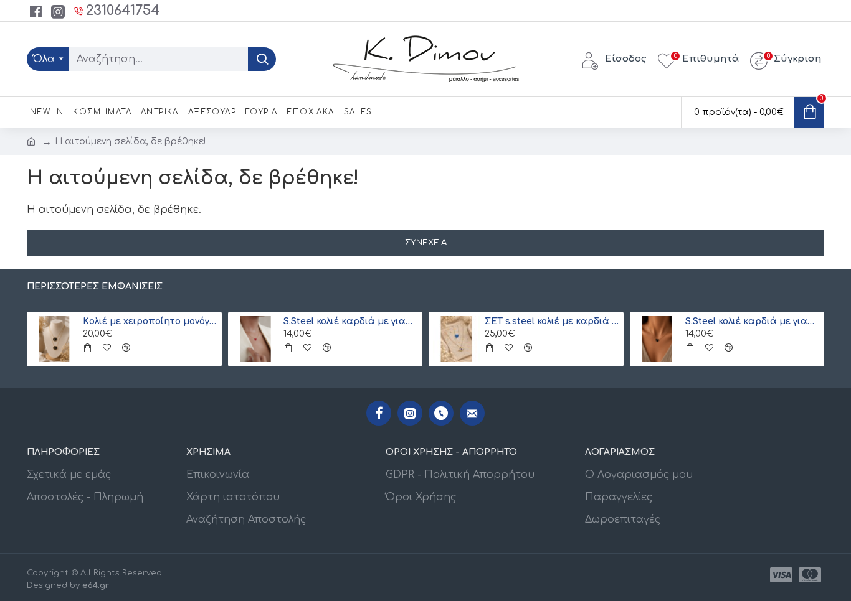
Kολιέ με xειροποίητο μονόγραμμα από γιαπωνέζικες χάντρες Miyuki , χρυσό (150, 321)
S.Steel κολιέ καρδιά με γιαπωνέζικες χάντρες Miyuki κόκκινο (350, 321)
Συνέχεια (426, 242)
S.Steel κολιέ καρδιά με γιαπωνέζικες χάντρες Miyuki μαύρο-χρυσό (752, 321)
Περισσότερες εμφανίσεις (95, 286)
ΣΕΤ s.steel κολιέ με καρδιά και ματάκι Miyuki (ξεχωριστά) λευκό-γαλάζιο (552, 321)
